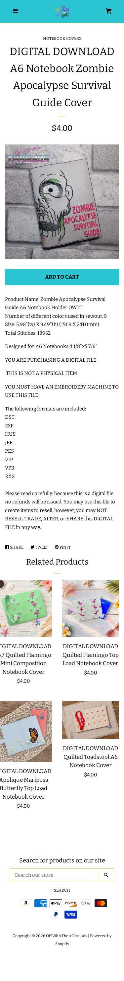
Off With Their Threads (66, 936)
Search (62, 890)
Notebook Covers (62, 38)
